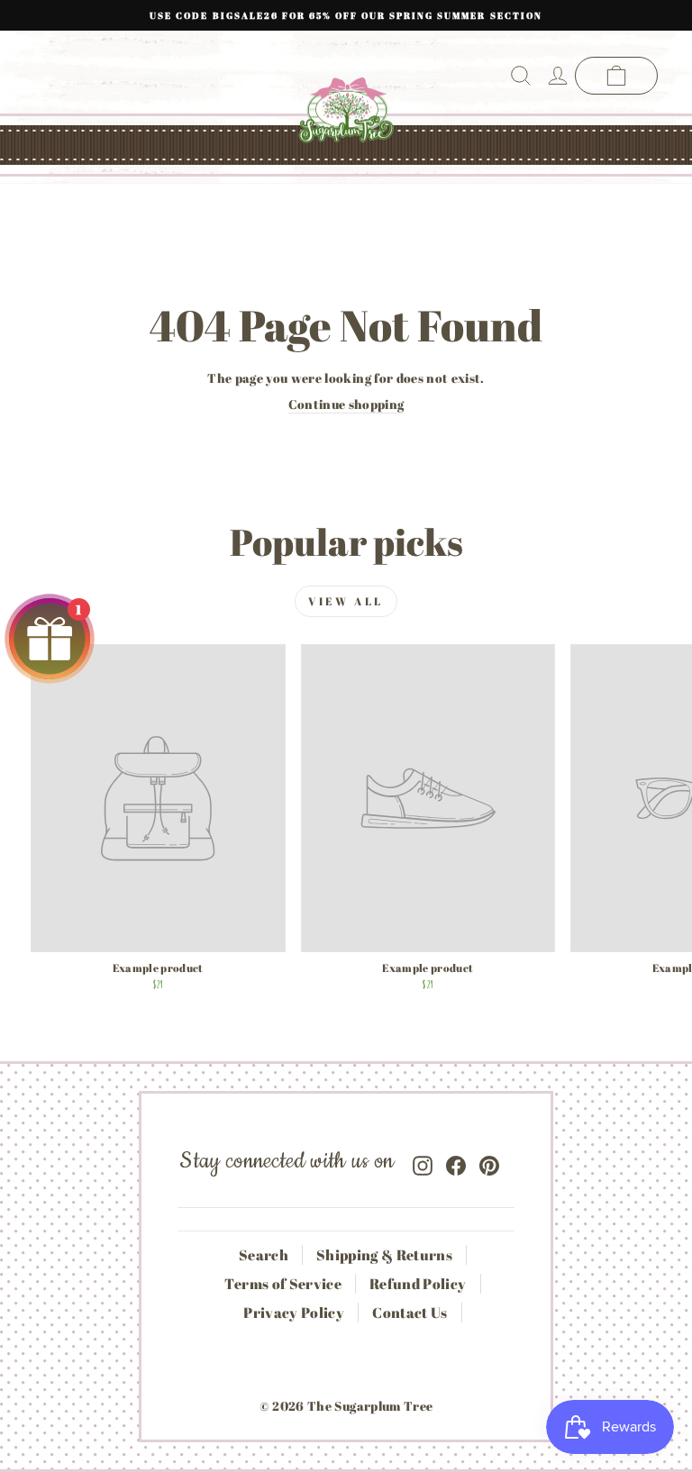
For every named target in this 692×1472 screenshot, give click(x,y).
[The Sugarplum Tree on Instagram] (422, 1161)
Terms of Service (282, 1284)
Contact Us (409, 1312)
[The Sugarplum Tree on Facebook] (456, 1161)
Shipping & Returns (384, 1255)
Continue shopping (346, 404)
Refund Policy (418, 1284)
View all (346, 601)
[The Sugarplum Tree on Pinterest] (489, 1161)
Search (263, 1255)
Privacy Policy (293, 1312)
